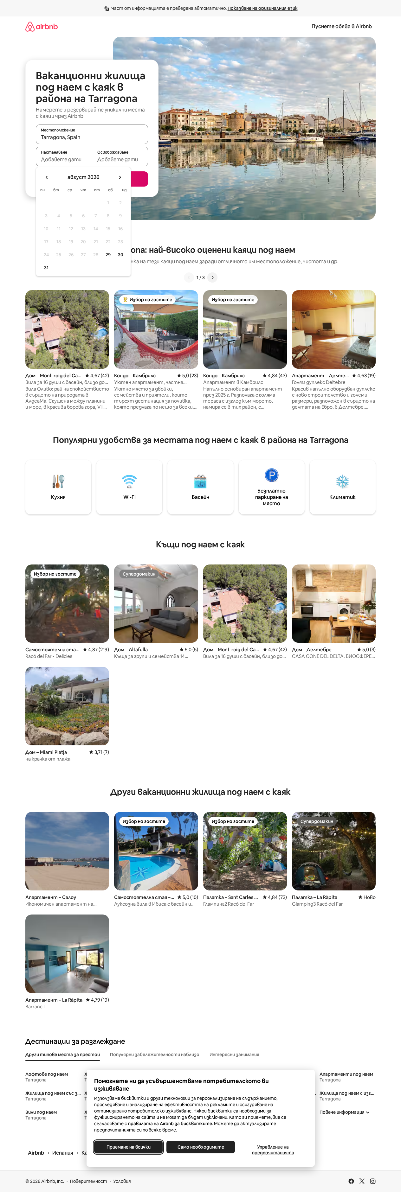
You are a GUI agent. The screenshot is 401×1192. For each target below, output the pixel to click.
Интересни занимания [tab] (234, 1054)
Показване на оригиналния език (263, 8)
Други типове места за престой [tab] (62, 1054)
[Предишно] (189, 277)
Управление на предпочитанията (273, 1150)
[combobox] (92, 137)
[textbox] (64, 159)
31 (46, 268)
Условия (122, 1181)
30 (120, 255)
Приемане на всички (128, 1147)
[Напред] (212, 277)
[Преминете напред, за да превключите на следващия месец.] (120, 177)
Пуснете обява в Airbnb (342, 26)
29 (108, 255)
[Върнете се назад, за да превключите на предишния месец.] (47, 177)
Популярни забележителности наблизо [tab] (154, 1054)
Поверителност (88, 1181)
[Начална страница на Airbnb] (41, 26)
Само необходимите (200, 1147)
